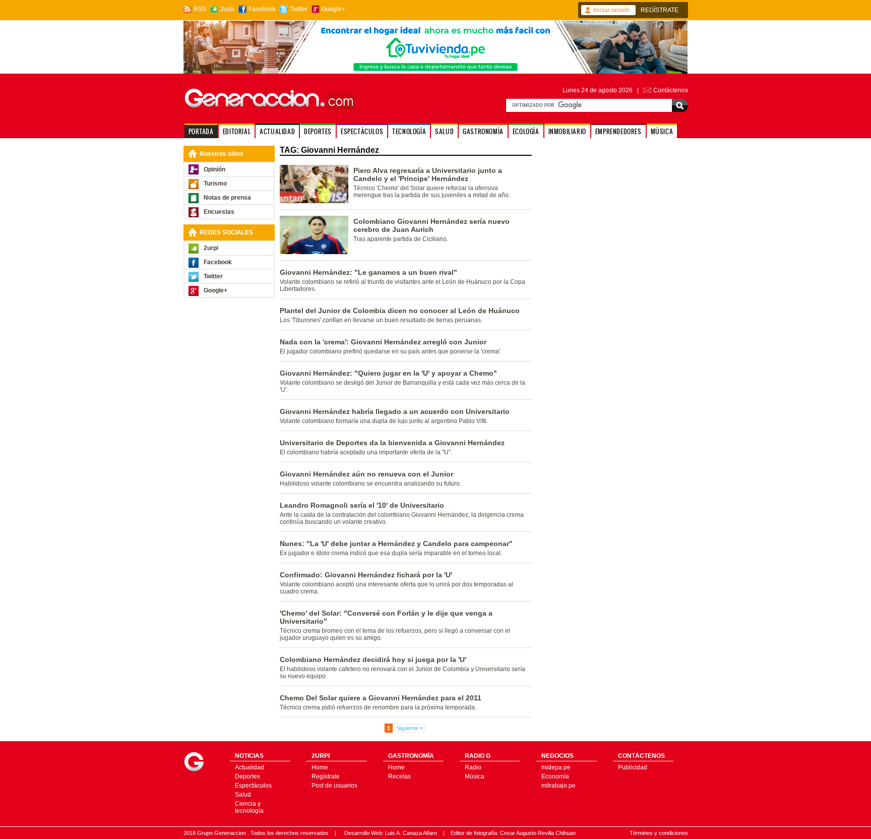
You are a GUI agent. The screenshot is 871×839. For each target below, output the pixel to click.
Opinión (214, 169)
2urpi (227, 9)
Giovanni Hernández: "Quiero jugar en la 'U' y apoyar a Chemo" (388, 373)
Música (474, 776)
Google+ (333, 9)
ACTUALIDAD (277, 131)
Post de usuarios (334, 785)
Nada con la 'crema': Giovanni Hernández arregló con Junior (383, 342)
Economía (555, 776)
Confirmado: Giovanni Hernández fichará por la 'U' (366, 575)
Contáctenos (670, 90)
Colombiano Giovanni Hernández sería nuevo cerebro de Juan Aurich (431, 225)
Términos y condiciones (659, 833)
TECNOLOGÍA (409, 131)
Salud (243, 794)
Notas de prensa (227, 197)
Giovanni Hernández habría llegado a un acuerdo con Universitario (395, 411)
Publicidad (632, 767)
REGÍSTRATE (659, 10)
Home (320, 767)
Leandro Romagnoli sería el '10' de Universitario (362, 505)
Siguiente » (409, 728)
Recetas (399, 776)
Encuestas (219, 211)
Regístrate (326, 776)
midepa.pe (556, 767)
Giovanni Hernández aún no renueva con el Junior (366, 474)
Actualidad (249, 767)
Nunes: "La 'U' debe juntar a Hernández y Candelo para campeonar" (396, 544)
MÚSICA (662, 131)
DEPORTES (318, 131)
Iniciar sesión (611, 10)
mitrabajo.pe (558, 785)
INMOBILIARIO (567, 131)
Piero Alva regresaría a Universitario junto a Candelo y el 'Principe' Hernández (427, 174)
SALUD (444, 131)
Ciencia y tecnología (249, 807)
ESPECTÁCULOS (362, 131)
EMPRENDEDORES (618, 131)
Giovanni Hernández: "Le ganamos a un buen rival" (368, 272)
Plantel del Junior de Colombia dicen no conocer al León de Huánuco (400, 311)
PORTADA (201, 131)
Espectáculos (253, 785)
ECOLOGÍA (526, 131)
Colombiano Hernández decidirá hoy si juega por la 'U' (373, 659)
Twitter (298, 9)
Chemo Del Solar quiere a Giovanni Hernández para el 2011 (380, 698)
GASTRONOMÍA (483, 131)
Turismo (215, 183)
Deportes (247, 776)
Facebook (262, 9)
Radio (473, 767)
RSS (200, 9)
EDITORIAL (237, 131)
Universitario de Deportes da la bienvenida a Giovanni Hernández (392, 443)
